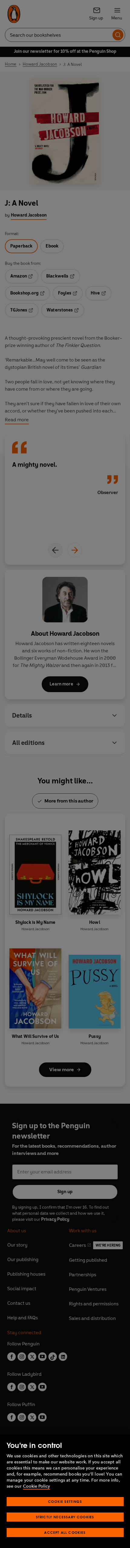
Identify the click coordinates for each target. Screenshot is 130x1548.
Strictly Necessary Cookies (65, 1517)
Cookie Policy (36, 1486)
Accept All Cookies (65, 1532)
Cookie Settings (65, 1501)
